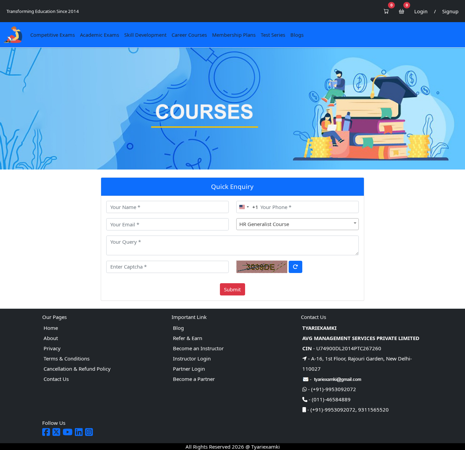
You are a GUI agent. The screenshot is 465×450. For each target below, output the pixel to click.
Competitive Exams (52, 34)
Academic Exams (99, 34)
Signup (450, 11)
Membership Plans (234, 34)
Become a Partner (194, 378)
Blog (178, 327)
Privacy (52, 348)
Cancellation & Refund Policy (77, 368)
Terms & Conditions (67, 358)
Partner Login (189, 368)
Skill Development (145, 34)
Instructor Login (192, 358)
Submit (232, 289)
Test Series (273, 34)
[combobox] (247, 207)
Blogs (297, 34)
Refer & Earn (187, 338)
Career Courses (189, 34)
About (51, 338)
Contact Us (56, 378)
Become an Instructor (198, 348)
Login (421, 11)
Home (51, 327)
